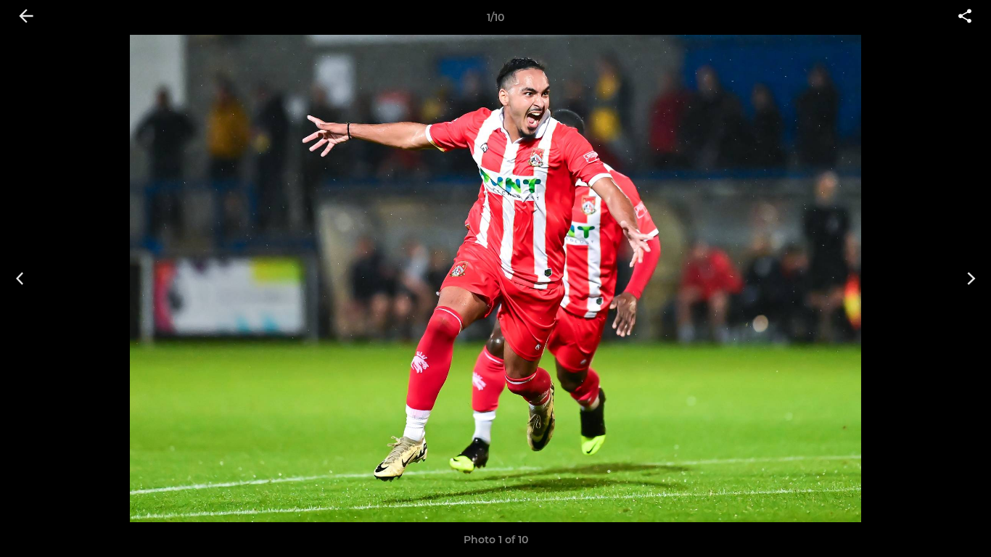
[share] (965, 17)
